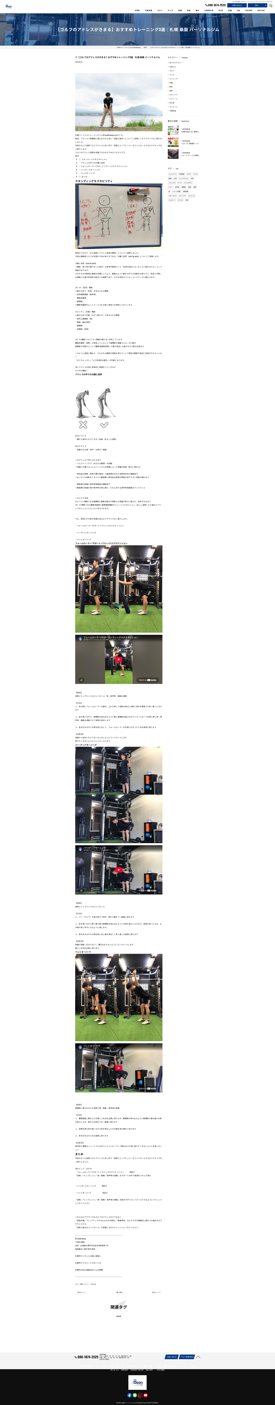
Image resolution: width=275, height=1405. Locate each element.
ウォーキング (172, 196)
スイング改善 (176, 191)
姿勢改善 (185, 191)
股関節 (184, 187)
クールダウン (188, 183)
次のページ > (156, 1292)
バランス (180, 200)
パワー (171, 187)
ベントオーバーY (88, 173)
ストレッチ (191, 196)
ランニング (173, 79)
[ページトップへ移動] (198, 1357)
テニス (171, 74)
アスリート (87, 1284)
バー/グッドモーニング (90, 169)
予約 (256, 5)
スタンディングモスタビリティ (94, 159)
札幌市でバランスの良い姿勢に (88, 1256)
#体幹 (118, 1316)
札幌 (175, 178)
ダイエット (173, 107)
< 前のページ (81, 1292)
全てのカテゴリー (176, 62)
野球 (171, 87)
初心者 (93, 1284)
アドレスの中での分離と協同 (93, 162)
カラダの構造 (80, 370)
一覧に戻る (119, 1292)
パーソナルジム (183, 178)
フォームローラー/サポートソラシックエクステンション (104, 166)
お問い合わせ (237, 5)
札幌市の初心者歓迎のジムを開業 (89, 1269)
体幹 (187, 200)
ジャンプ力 (172, 183)
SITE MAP (161, 1370)
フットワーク (172, 174)
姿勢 (81, 1284)
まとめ (84, 176)
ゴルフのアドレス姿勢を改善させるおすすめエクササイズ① (100, 152)
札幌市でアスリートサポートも (88, 1262)
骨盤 (189, 187)
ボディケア (173, 95)
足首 (192, 178)
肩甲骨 (177, 187)
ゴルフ (77, 1284)
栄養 (171, 83)
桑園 (170, 178)
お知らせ (172, 67)
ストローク (172, 200)
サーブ (180, 183)
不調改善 (172, 111)
